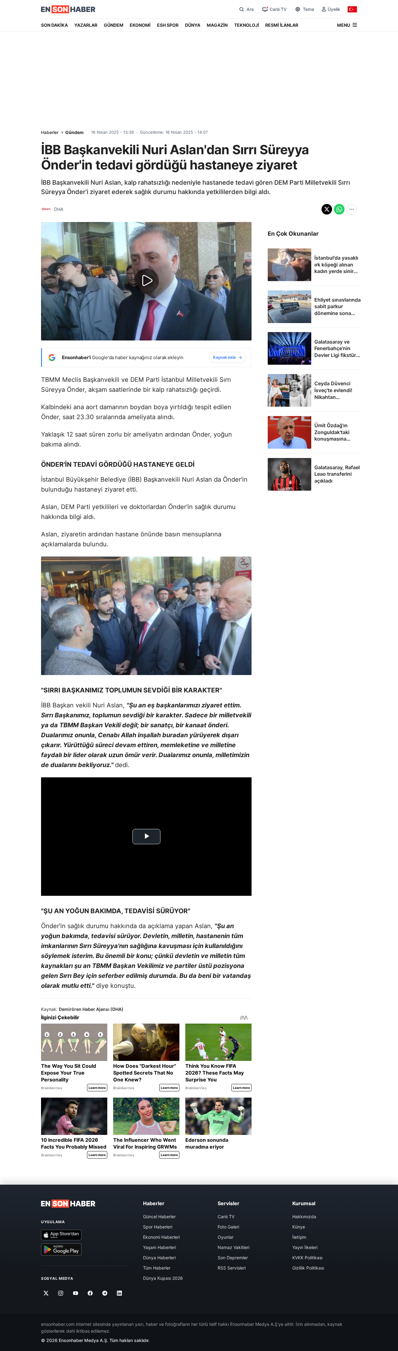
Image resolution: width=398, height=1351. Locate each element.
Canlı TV (226, 1216)
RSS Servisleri (232, 1267)
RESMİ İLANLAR (281, 25)
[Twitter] (46, 1293)
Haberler (49, 132)
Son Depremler (233, 1257)
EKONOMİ (140, 25)
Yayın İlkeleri (304, 1247)
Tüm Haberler (156, 1267)
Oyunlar (226, 1237)
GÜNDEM (113, 25)
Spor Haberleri (157, 1226)
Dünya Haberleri (159, 1257)
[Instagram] (61, 1293)
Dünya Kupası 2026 (163, 1278)
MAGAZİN (217, 25)
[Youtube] (75, 1293)
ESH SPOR (167, 25)
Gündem (74, 132)
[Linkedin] (119, 1293)
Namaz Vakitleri (233, 1247)
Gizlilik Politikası (308, 1267)
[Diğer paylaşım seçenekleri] (351, 209)
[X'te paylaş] (327, 209)
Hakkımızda (304, 1216)
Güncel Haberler (159, 1216)
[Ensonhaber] (68, 9)
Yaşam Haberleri (159, 1247)
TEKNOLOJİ (246, 25)
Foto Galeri (228, 1226)
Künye (298, 1226)
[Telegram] (105, 1293)
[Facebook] (90, 1293)
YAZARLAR (85, 25)
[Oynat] (146, 281)
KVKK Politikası (307, 1257)
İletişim (299, 1237)
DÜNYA (192, 25)
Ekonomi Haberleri (161, 1237)
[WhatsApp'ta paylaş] (339, 209)
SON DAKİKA (54, 25)
